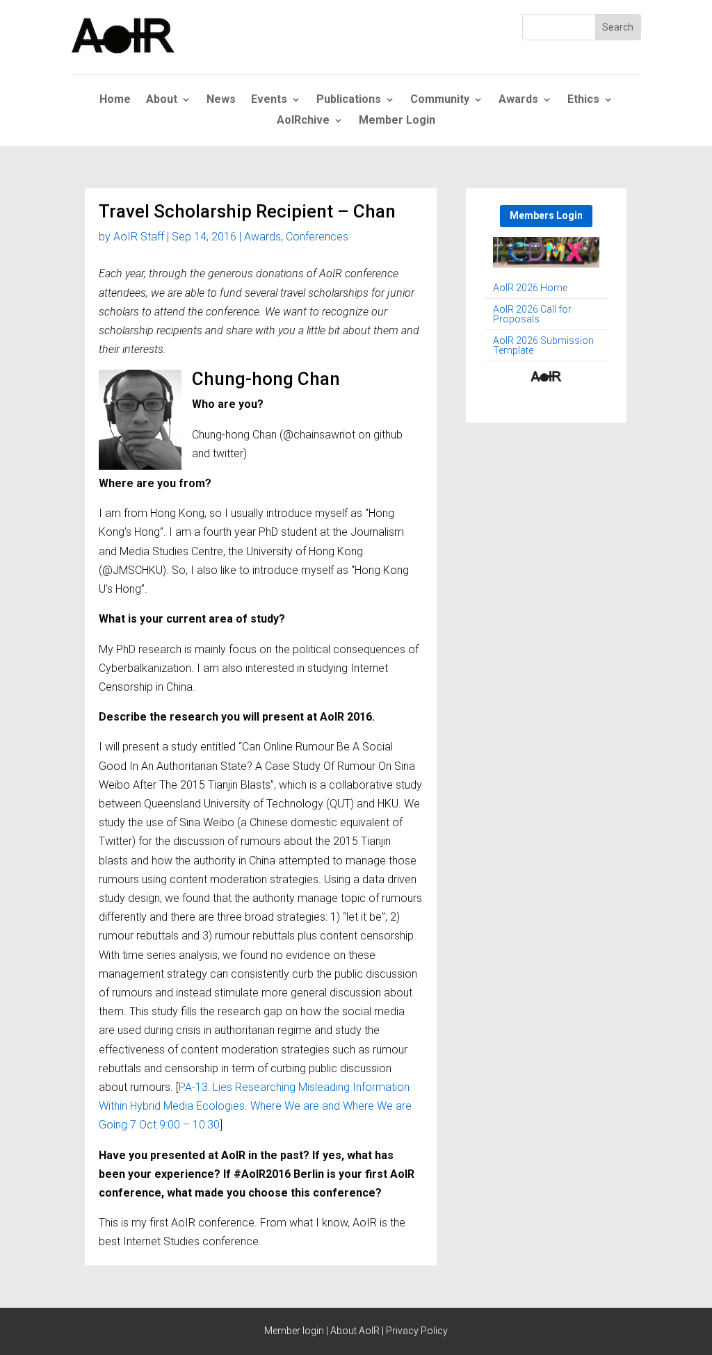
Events (269, 100)
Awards (518, 100)
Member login (294, 1330)
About (161, 100)
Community (439, 100)
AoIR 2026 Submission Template (543, 346)
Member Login (397, 120)
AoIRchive (303, 120)
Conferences (317, 236)
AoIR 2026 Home (530, 288)
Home (115, 100)
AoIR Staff (138, 236)
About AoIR (355, 1330)
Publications (348, 100)
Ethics (583, 100)
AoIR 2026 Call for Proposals (532, 314)
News (221, 100)
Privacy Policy (417, 1330)
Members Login (546, 215)
